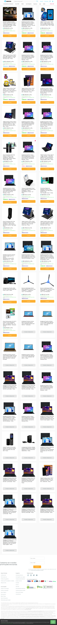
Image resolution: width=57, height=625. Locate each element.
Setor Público (3, 592)
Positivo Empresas (4, 590)
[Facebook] (28, 575)
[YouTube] (36, 575)
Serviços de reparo (19, 592)
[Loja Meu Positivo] (7, 1)
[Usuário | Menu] (50, 1)
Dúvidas (17, 582)
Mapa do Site (3, 582)
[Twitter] (33, 575)
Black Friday (3, 596)
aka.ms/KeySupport (29, 608)
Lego (40, 3)
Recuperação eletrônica (20, 588)
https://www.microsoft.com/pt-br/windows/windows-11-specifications (31, 614)
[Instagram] (31, 575)
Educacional (3, 594)
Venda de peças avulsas (20, 590)
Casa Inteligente (29, 3)
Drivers (17, 584)
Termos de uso (4, 577)
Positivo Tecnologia (5, 588)
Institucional (3, 575)
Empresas (46, 1)
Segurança (35, 3)
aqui (26, 623)
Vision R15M (17, 3)
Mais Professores (4, 598)
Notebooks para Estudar (6, 600)
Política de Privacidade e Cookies (37, 570)
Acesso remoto (19, 580)
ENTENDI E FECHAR (53, 622)
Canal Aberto (18, 594)
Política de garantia (4, 578)
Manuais (17, 586)
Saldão (44, 3)
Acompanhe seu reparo (20, 577)
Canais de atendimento (20, 578)
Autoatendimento (19, 575)
